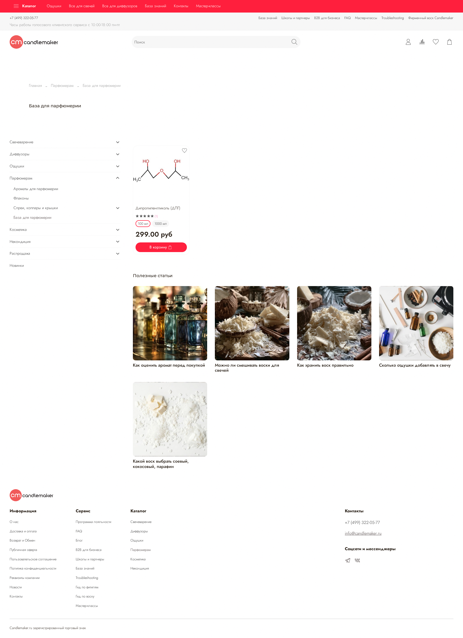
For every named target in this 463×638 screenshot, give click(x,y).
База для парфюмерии (32, 217)
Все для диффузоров (119, 6)
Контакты (181, 6)
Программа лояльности (93, 521)
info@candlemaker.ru (363, 533)
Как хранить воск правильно (325, 365)
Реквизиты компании (25, 577)
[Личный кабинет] (408, 42)
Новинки (17, 265)
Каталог (29, 6)
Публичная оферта (23, 549)
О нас (14, 521)
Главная (35, 85)
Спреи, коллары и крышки (36, 208)
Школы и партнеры (295, 17)
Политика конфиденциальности (33, 568)
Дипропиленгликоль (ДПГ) (158, 208)
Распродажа (20, 253)
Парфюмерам (62, 85)
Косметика (18, 229)
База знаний (268, 17)
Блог (79, 540)
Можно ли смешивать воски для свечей (247, 368)
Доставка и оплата (23, 531)
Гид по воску (85, 596)
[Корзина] (449, 42)
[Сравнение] (422, 42)
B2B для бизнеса (327, 17)
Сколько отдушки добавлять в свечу (415, 365)
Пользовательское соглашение (33, 559)
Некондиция (20, 241)
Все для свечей (82, 6)
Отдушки (54, 6)
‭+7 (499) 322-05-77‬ (24, 17)
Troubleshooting (392, 17)
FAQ (347, 17)
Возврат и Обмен (22, 540)
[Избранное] (436, 42)
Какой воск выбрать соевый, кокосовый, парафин (161, 464)
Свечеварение (21, 142)
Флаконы (21, 198)
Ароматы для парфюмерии (36, 189)
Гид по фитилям (87, 587)
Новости (16, 587)
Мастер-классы (366, 17)
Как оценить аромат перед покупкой (169, 365)
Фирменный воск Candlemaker (430, 17)
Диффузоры (19, 154)
